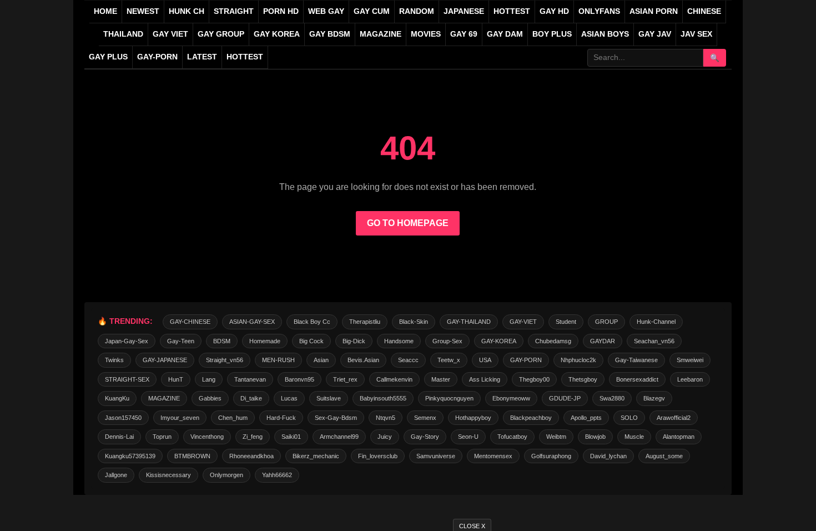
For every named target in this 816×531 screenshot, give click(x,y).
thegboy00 (534, 379)
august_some (664, 456)
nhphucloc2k (578, 360)
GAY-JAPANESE (165, 360)
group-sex (447, 341)
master (440, 379)
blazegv (654, 398)
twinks (114, 360)
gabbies (210, 398)
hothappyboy (473, 417)
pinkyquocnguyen (449, 398)
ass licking (484, 379)
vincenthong (207, 436)
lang (208, 379)
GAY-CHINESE (190, 321)
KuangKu (117, 398)
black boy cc (312, 321)
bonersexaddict (637, 379)
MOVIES (426, 34)
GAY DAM (505, 34)
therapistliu (364, 321)
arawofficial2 (674, 417)
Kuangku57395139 (130, 456)
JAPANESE (464, 11)
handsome (399, 341)
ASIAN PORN (653, 11)
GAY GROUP (221, 34)
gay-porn (157, 57)
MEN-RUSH (278, 360)
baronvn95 (299, 379)
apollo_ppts (586, 417)
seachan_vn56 (654, 341)
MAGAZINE (380, 34)
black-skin (413, 321)
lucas (289, 398)
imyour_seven (179, 417)
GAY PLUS (108, 57)
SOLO (629, 417)
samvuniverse (435, 456)
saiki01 (291, 436)
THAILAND (123, 34)
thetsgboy (582, 379)
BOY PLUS (552, 34)
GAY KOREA (277, 34)
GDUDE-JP (565, 398)
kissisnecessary (168, 475)
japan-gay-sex (126, 341)
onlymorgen (226, 475)
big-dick (353, 341)
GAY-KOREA (498, 341)
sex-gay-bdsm (336, 417)
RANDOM (416, 11)
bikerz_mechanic (316, 456)
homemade (264, 341)
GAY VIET (170, 34)
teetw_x (448, 360)
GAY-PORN (526, 360)
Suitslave (328, 398)
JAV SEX (696, 34)
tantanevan (250, 379)
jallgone (116, 475)
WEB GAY (326, 11)
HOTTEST (511, 11)
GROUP (606, 321)
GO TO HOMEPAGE (408, 223)
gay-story (425, 436)
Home (105, 11)
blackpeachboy (531, 417)
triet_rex (345, 379)
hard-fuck (281, 417)
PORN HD (281, 11)
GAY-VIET (523, 321)
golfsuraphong (551, 456)
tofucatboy (512, 436)
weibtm (556, 436)
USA (485, 360)
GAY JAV (654, 34)
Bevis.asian (363, 360)
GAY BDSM (329, 34)
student (566, 321)
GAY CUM (372, 11)
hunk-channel (656, 321)
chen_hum (233, 417)
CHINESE (704, 11)
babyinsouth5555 (383, 398)
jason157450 (123, 417)
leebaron (690, 379)
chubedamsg (553, 341)
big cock (311, 341)
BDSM (221, 341)
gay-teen (180, 341)
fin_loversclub (377, 456)
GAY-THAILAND (469, 321)
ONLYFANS (599, 11)
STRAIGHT (234, 11)
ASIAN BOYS (605, 34)
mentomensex (493, 456)
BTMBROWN (192, 456)
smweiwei (690, 360)
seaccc (408, 360)
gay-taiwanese (636, 360)
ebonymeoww (511, 398)
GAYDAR (602, 341)
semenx (425, 417)
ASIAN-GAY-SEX (252, 321)
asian (321, 360)
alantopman (678, 436)
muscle (634, 436)
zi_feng (253, 436)
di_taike (251, 398)
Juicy (384, 436)
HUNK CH (186, 11)
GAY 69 (463, 34)
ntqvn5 (385, 417)
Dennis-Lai (119, 436)
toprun (162, 436)
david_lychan (608, 456)
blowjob (595, 436)
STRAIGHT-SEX (127, 379)
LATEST (202, 57)
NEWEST (143, 11)
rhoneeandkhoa (251, 456)
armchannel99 (339, 436)
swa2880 (612, 398)
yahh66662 (277, 475)
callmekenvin (394, 379)
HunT (175, 379)
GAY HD (554, 11)
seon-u (468, 436)
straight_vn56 (224, 360)
